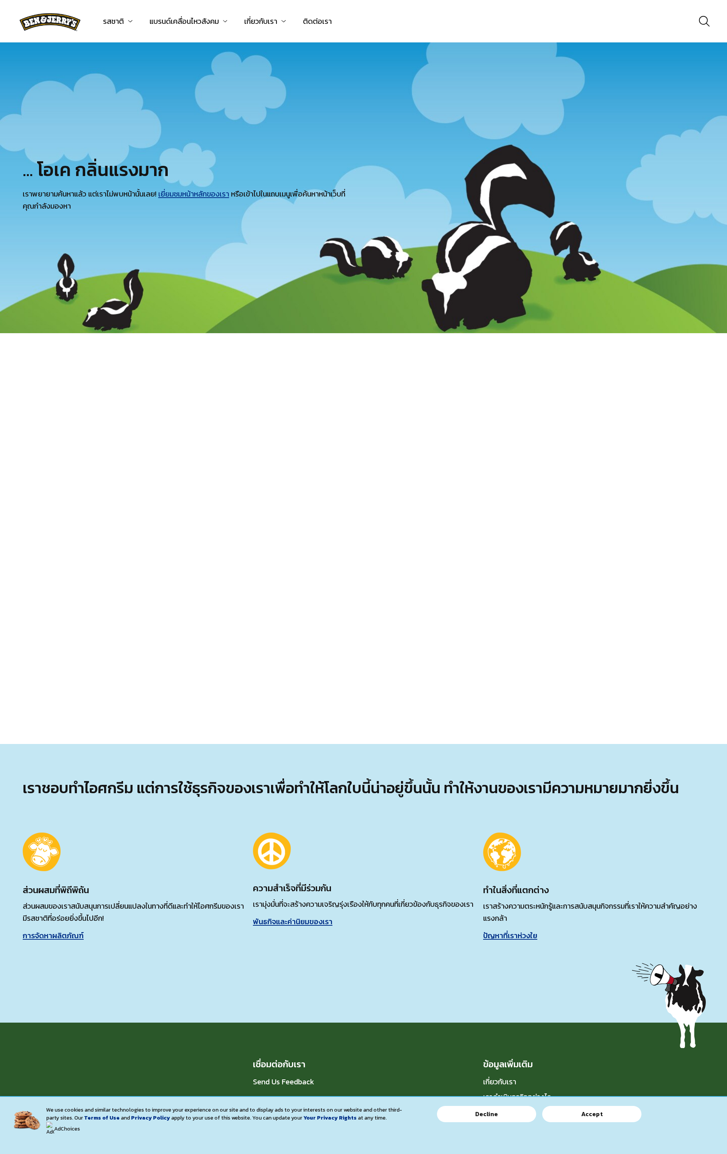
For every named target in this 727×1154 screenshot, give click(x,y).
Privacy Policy (150, 1118)
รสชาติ (113, 21)
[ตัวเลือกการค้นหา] (704, 21)
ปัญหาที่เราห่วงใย (510, 935)
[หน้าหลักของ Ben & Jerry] (50, 21)
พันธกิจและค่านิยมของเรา (292, 921)
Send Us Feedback (283, 1081)
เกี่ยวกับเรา (260, 21)
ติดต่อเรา (317, 21)
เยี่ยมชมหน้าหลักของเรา (193, 194)
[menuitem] (115, 21)
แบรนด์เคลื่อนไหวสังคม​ (184, 21)
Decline (486, 1113)
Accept (592, 1113)
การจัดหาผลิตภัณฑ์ (53, 935)
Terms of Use (102, 1118)
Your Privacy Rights (330, 1118)
